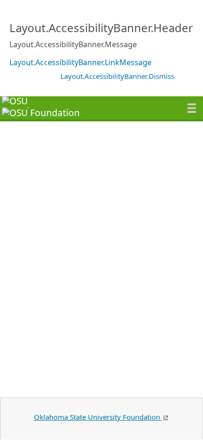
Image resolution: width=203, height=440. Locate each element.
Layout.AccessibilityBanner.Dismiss (117, 76)
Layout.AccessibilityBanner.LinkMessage (80, 62)
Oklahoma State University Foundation (98, 417)
